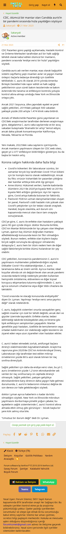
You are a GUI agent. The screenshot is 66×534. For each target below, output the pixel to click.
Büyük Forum (11, 471)
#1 (63, 44)
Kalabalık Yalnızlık (39, 468)
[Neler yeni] (55, 5)
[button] (4, 5)
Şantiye (24, 468)
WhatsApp (48, 482)
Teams (24, 489)
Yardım (49, 455)
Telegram (40, 489)
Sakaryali (10, 25)
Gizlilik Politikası (34, 455)
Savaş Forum (10, 468)
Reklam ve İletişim (24, 482)
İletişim (8, 455)
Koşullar (18, 455)
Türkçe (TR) (24, 450)
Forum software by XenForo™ (29, 465)
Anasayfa (9, 458)
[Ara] (61, 5)
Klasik (9, 450)
